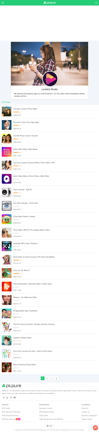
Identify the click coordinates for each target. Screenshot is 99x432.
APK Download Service (10, 415)
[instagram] (7, 397)
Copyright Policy (66, 430)
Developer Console (45, 408)
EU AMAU (81, 430)
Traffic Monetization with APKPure (51, 419)
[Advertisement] (49, 24)
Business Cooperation (89, 415)
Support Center (87, 419)
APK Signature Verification (11, 412)
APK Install (6, 408)
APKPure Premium (8, 419)
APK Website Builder (46, 412)
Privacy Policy (55, 430)
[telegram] (3, 397)
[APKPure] (49, 2)
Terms (74, 430)
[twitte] (10, 397)
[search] (96, 2)
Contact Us (86, 412)
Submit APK (43, 415)
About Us (85, 408)
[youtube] (14, 397)
